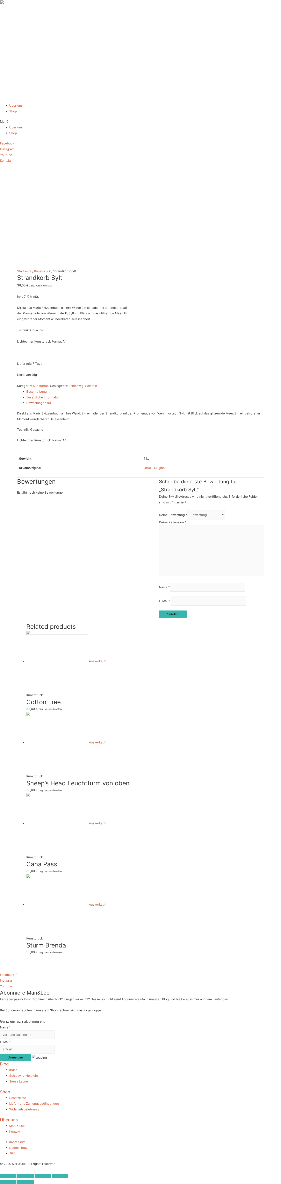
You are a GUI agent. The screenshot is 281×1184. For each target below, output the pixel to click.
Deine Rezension (172, 522)
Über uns (16, 105)
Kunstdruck (42, 271)
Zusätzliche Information (43, 397)
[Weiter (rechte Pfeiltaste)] (25, 1182)
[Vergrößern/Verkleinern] (60, 1176)
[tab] (145, 392)
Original (159, 468)
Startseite (24, 271)
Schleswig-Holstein (83, 386)
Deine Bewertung (173, 515)
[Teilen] (25, 1176)
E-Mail (165, 601)
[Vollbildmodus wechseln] (43, 1176)
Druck (148, 468)
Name (164, 587)
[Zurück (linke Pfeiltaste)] (8, 1182)
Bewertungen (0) (38, 403)
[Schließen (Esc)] (8, 1176)
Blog (4, 1064)
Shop (13, 111)
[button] (140, 122)
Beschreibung (36, 392)
